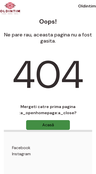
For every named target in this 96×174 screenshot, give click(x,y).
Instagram (21, 154)
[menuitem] (52, 148)
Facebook (21, 147)
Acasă (48, 125)
